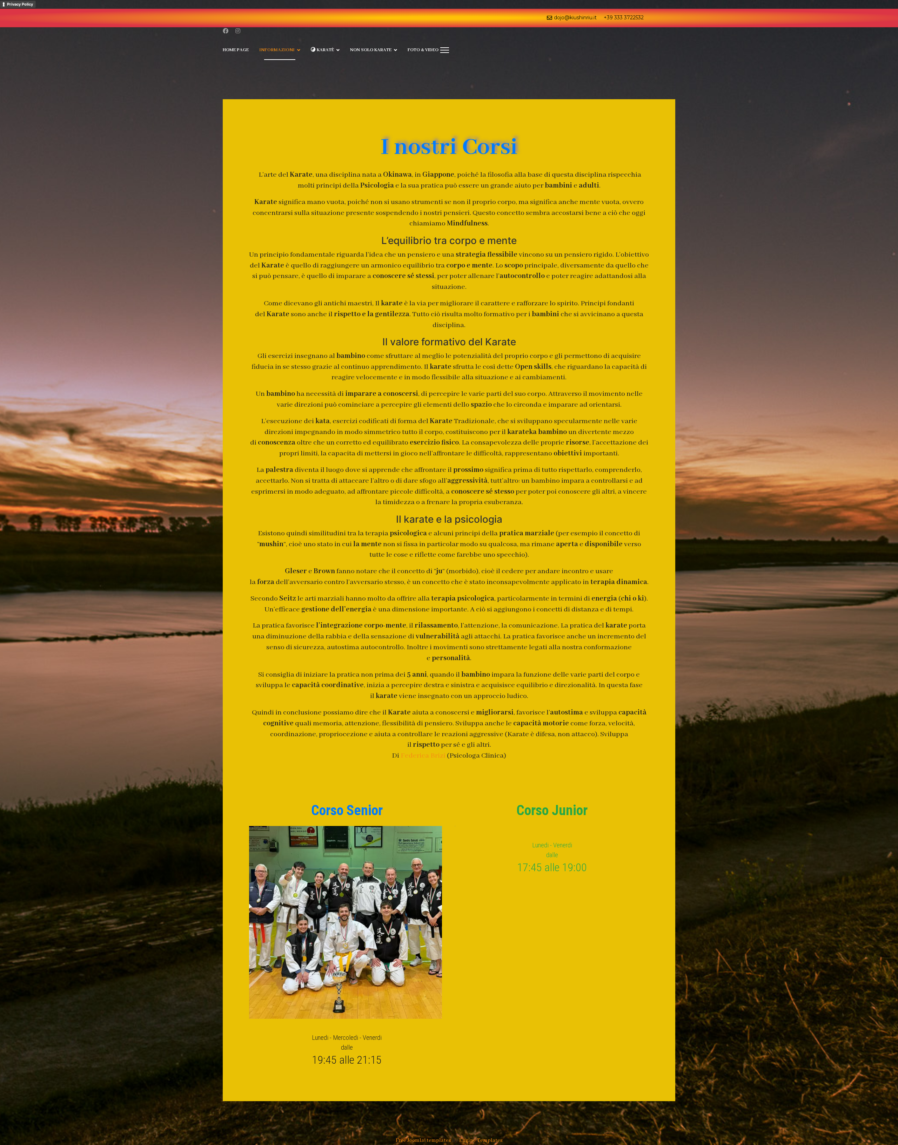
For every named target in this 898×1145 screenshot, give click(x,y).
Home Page (236, 50)
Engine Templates (481, 1140)
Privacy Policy (20, 4)
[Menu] (444, 50)
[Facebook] (225, 31)
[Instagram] (237, 31)
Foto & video (423, 50)
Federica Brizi (423, 755)
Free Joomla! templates (423, 1140)
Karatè (325, 50)
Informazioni (277, 50)
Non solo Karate (370, 50)
